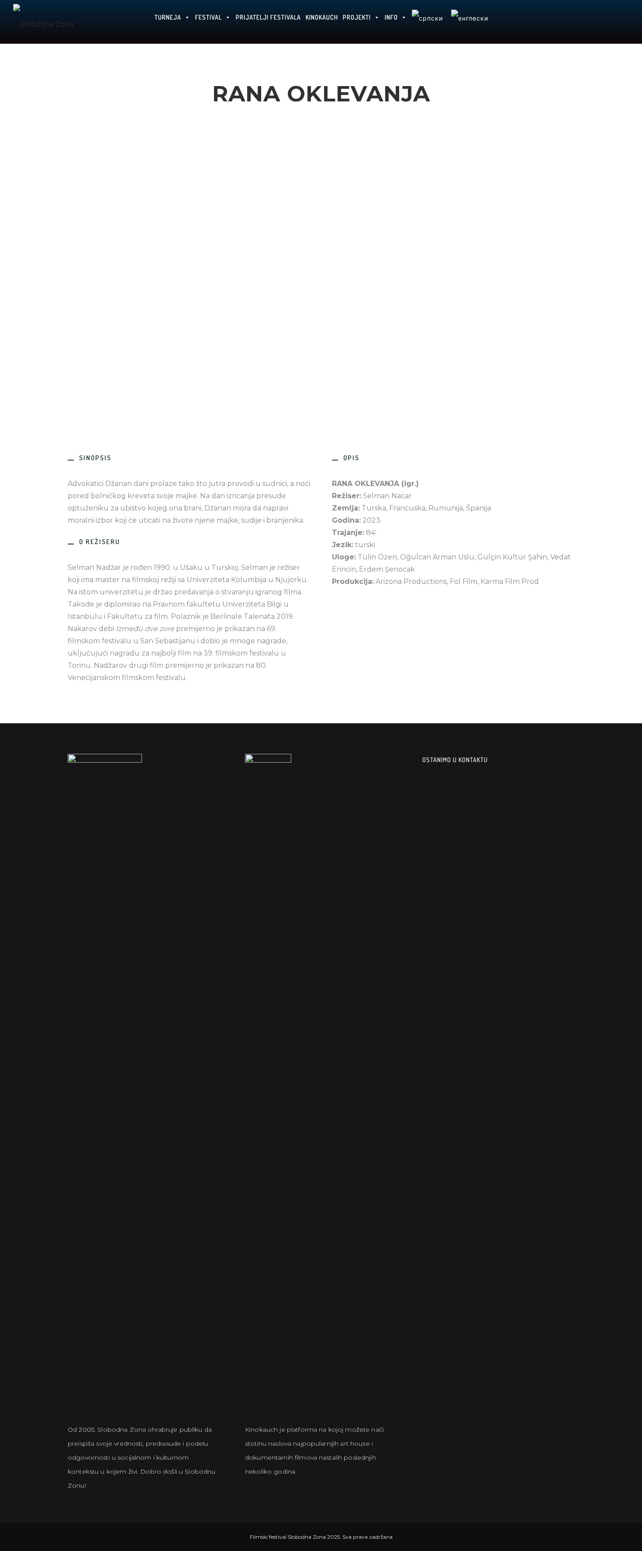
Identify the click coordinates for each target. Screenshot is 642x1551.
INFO (391, 17)
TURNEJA (168, 17)
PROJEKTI (357, 17)
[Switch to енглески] (469, 22)
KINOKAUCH (322, 17)
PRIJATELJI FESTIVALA (268, 17)
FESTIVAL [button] (208, 17)
